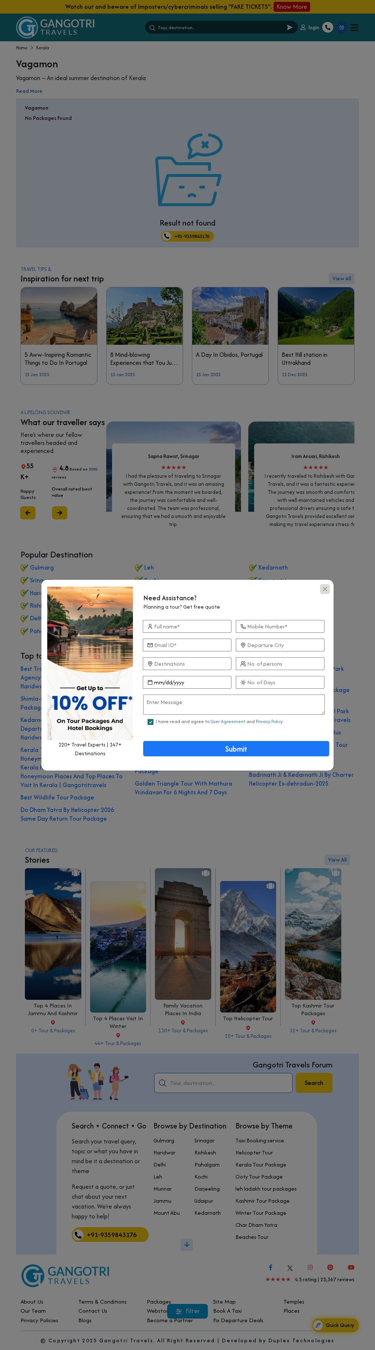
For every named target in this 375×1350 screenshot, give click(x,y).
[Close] (325, 589)
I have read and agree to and (219, 721)
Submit (236, 749)
